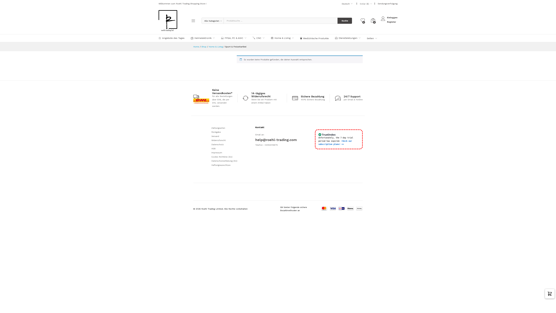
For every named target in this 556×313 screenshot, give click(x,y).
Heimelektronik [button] (203, 38)
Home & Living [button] (283, 38)
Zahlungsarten (218, 128)
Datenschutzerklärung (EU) (224, 161)
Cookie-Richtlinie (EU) (221, 157)
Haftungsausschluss (221, 165)
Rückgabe (216, 132)
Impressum (216, 152)
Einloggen (392, 17)
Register (391, 22)
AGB (213, 148)
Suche (345, 21)
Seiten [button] (370, 38)
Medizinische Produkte (316, 38)
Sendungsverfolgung (387, 3)
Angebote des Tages (173, 38)
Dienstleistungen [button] (348, 38)
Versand (215, 136)
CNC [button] (258, 38)
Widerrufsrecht (218, 140)
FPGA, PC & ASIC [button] (234, 38)
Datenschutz (217, 144)
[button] (550, 294)
